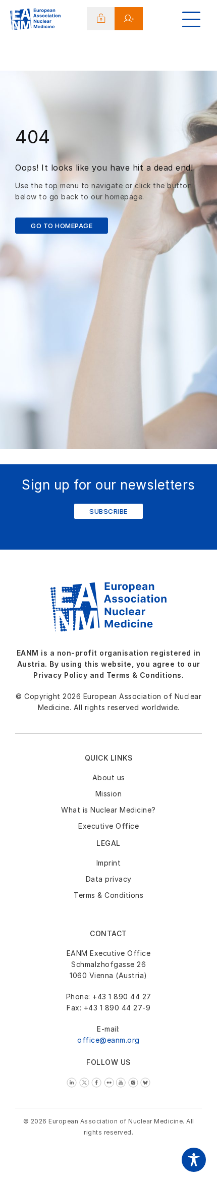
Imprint (108, 862)
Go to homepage (61, 226)
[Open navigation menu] (191, 19)
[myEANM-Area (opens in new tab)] (101, 18)
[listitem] (73, 1082)
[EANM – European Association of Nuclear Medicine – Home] (35, 21)
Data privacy (109, 879)
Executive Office (108, 826)
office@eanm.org (108, 1040)
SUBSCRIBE (108, 511)
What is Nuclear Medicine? (108, 809)
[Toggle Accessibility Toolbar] (194, 1160)
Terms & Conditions (108, 895)
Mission (108, 793)
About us (108, 777)
